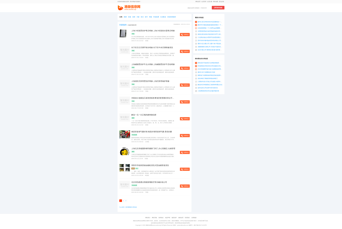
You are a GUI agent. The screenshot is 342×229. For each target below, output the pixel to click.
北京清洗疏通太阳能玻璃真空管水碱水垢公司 (149, 182)
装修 (129, 17)
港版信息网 (191, 8)
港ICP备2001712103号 (200, 225)
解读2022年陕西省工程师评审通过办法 (210, 84)
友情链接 (193, 217)
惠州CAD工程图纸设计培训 (206, 72)
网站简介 (147, 217)
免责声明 (167, 217)
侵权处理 (180, 217)
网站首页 (197, 1)
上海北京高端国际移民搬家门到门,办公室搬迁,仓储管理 (153, 148)
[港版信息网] (129, 10)
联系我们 (187, 217)
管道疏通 (156, 17)
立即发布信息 (218, 7)
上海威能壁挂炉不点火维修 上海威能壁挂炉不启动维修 (153, 64)
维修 (150, 17)
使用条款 (161, 217)
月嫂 (138, 17)
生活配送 (163, 17)
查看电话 (186, 34)
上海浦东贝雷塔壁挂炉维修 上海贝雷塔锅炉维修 (150, 81)
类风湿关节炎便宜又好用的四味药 (208, 63)
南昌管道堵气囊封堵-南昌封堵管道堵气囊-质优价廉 (151, 132)
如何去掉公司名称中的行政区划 (208, 88)
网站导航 (154, 217)
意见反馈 (221, 1)
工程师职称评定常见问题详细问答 (208, 91)
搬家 (125, 17)
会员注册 (209, 1)
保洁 (142, 17)
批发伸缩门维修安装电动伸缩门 (208, 78)
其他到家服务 (171, 17)
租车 (146, 17)
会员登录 (203, 1)
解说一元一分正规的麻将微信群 (143, 115)
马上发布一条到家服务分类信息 (128, 207)
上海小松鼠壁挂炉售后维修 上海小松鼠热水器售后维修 (153, 31)
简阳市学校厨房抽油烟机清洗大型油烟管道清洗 (150, 165)
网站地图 (215, 1)
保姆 (133, 17)
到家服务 (197, 8)
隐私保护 (174, 217)
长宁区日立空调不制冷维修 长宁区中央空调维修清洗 (152, 47)
